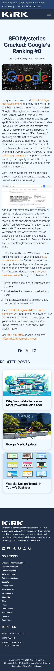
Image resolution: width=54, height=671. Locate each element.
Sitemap (38, 666)
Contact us (6, 620)
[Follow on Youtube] (8, 548)
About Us (6, 597)
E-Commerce (7, 593)
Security (5, 582)
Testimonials (7, 612)
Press (4, 605)
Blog (4, 601)
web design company (14, 155)
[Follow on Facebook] (19, 548)
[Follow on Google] (29, 548)
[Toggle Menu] (49, 14)
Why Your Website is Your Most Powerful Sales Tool (24, 403)
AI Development (8, 574)
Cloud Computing (9, 570)
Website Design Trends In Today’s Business (24, 485)
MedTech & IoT (8, 589)
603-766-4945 (15, 334)
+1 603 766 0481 (8, 638)
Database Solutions (10, 578)
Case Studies (7, 608)
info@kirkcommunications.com (19, 338)
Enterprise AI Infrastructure (13, 563)
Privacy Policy (28, 666)
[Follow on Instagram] (24, 548)
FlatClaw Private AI (10, 566)
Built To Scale (7, 586)
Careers (5, 616)
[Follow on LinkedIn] (3, 548)
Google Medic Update (21, 444)
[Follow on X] (14, 548)
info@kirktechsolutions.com (13, 633)
